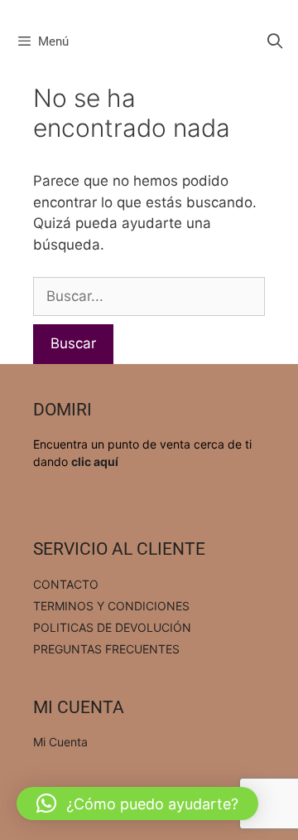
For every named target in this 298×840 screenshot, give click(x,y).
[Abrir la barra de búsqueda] (275, 41)
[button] (137, 803)
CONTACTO (66, 584)
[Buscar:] (149, 296)
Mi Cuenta (60, 742)
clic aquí (94, 461)
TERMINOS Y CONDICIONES (111, 606)
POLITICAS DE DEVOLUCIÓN (112, 627)
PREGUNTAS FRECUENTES (106, 649)
